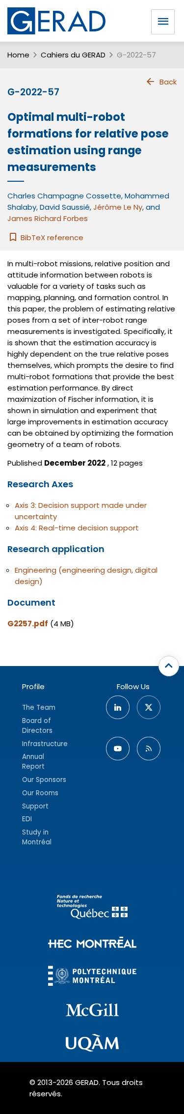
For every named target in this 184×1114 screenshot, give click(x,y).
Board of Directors (37, 725)
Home (18, 55)
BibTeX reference (51, 237)
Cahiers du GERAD (73, 55)
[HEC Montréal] (92, 943)
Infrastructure (45, 744)
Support (35, 806)
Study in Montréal (37, 837)
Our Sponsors (44, 779)
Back (168, 82)
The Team (38, 707)
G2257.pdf (27, 623)
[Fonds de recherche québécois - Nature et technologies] (92, 908)
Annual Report (33, 761)
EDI (27, 819)
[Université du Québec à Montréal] (92, 1044)
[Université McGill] (92, 1011)
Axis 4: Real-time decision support (77, 528)
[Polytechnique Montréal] (92, 977)
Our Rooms (40, 793)
